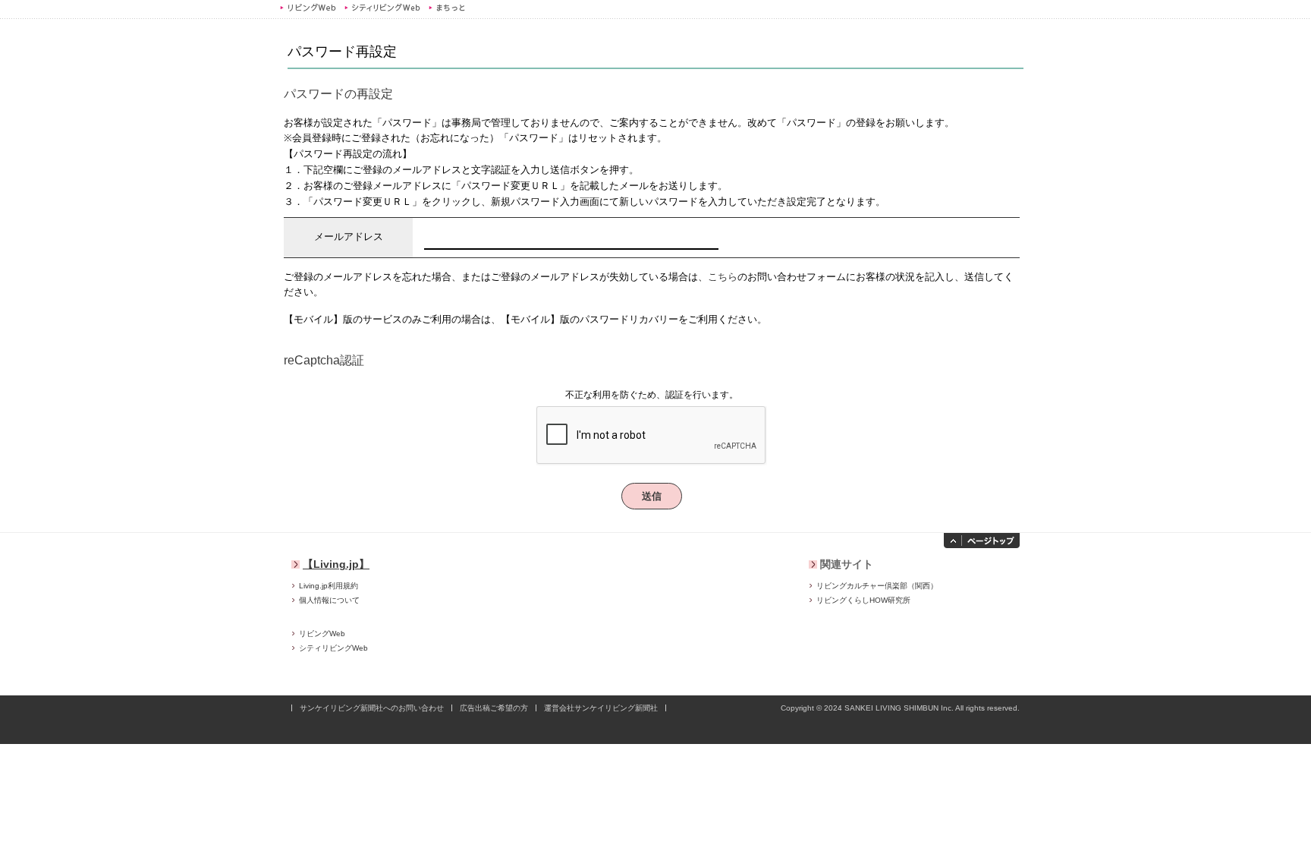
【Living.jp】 (336, 564)
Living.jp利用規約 (328, 586)
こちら (722, 276)
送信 (652, 496)
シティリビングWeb (382, 7)
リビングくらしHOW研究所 (863, 600)
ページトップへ (982, 540)
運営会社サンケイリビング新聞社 (601, 708)
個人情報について (329, 600)
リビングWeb (308, 7)
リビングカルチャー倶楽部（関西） (877, 586)
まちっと (448, 7)
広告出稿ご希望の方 (494, 708)
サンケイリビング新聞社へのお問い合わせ (372, 708)
